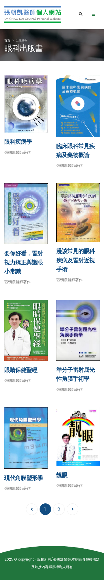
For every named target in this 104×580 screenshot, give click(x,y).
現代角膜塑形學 (23, 478)
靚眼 (61, 475)
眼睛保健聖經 (20, 370)
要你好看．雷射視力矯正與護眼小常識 (23, 262)
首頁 (7, 40)
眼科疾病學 (18, 142)
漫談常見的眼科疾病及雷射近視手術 (75, 260)
